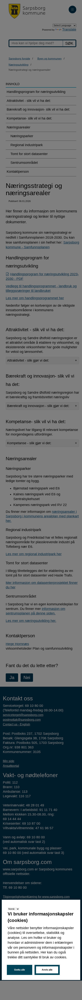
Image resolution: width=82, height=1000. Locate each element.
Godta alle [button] (19, 969)
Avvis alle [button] (47, 969)
